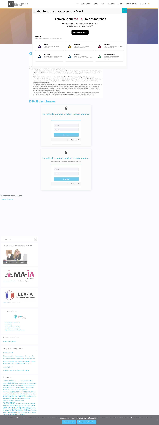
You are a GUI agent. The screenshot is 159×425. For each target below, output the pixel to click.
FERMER (125, 10)
